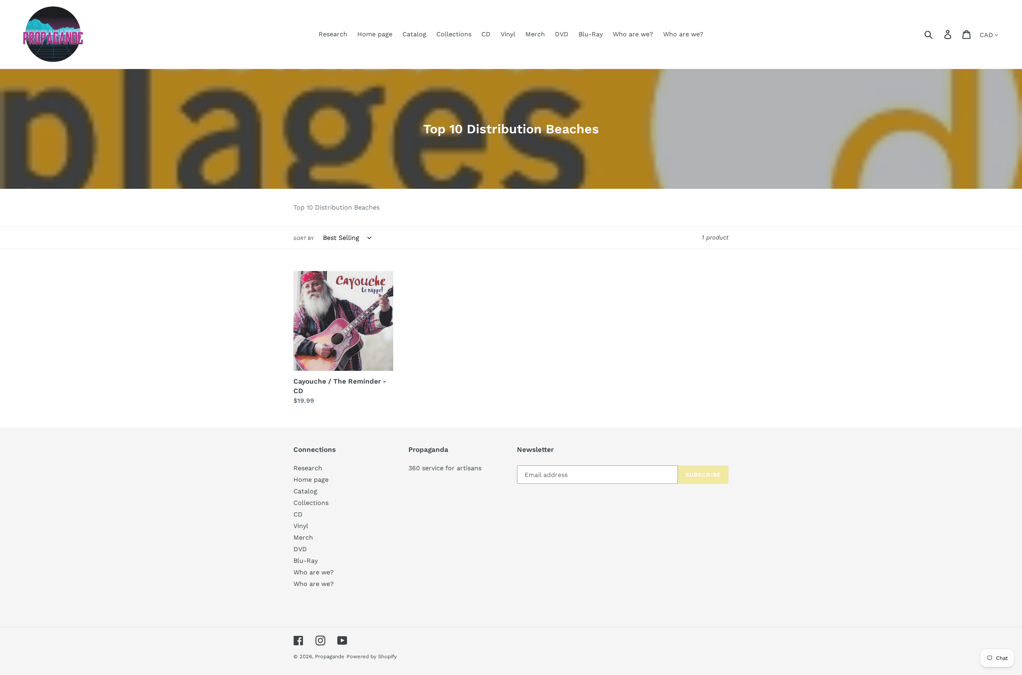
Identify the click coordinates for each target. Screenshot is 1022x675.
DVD (300, 549)
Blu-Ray (305, 560)
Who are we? (313, 572)
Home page (311, 479)
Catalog (305, 491)
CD (298, 514)
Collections (311, 503)
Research (307, 468)
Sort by (303, 238)
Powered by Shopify (372, 656)
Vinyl (300, 526)
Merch (303, 537)
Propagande (330, 656)
